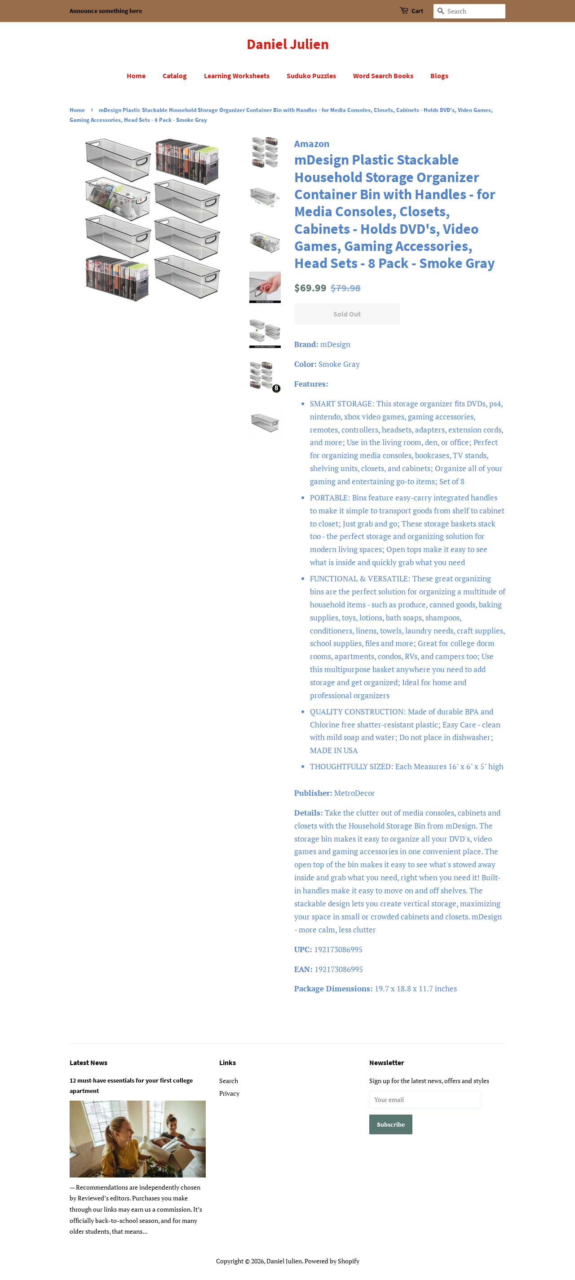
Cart (417, 11)
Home (136, 75)
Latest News (88, 1062)
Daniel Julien (288, 44)
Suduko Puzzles (311, 75)
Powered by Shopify (332, 1261)
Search (228, 1080)
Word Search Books (383, 75)
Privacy (229, 1093)
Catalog (175, 75)
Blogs (439, 75)
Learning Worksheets (237, 75)
